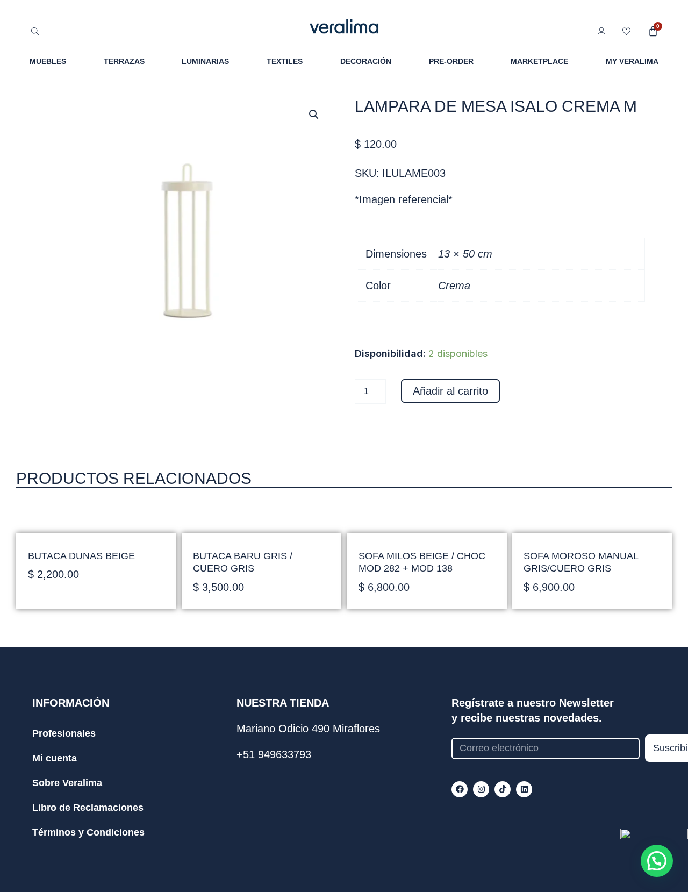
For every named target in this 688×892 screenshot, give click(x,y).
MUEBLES (48, 61)
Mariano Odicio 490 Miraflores (308, 728)
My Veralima (632, 61)
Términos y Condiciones (88, 832)
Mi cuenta (54, 758)
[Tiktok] (502, 789)
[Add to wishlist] (316, 368)
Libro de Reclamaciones (88, 807)
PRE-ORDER (451, 61)
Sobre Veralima (67, 782)
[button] (314, 114)
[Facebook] (460, 789)
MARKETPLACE (539, 61)
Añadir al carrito (450, 391)
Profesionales (64, 733)
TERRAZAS (124, 61)
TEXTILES (285, 61)
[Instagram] (481, 789)
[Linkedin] (524, 789)
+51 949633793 (273, 754)
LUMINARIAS (205, 61)
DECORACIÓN (365, 61)
